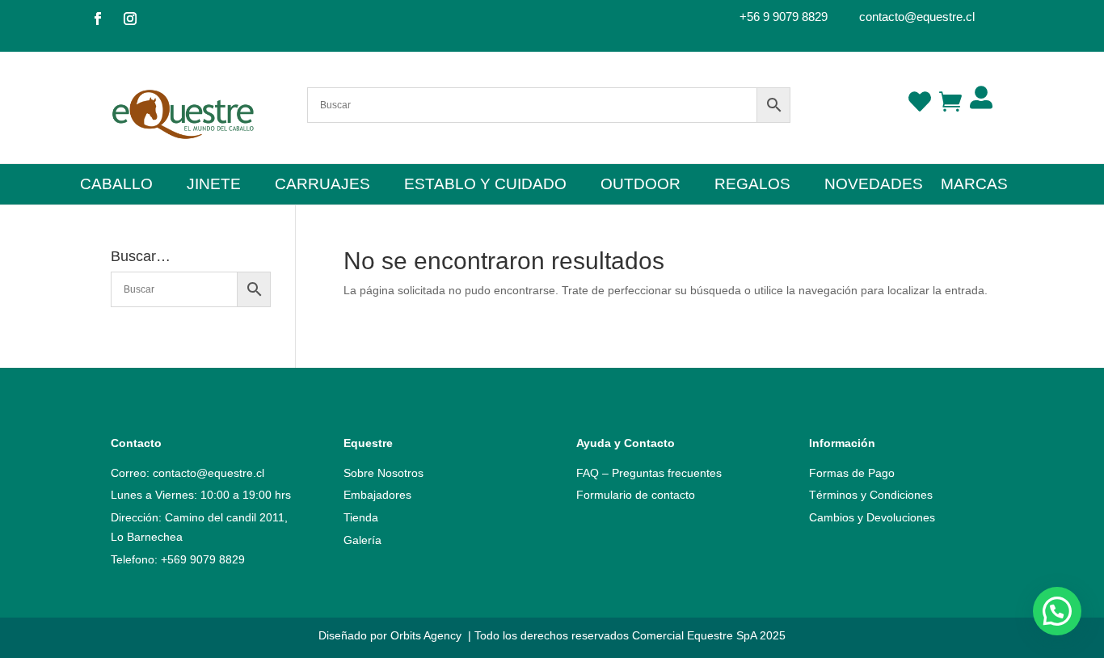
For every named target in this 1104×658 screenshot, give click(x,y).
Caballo (116, 185)
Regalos (752, 185)
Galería (362, 540)
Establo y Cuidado (485, 185)
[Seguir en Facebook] (98, 19)
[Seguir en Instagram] (130, 19)
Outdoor (640, 185)
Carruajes (322, 185)
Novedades (873, 185)
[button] (1057, 611)
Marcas (974, 185)
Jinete (214, 185)
